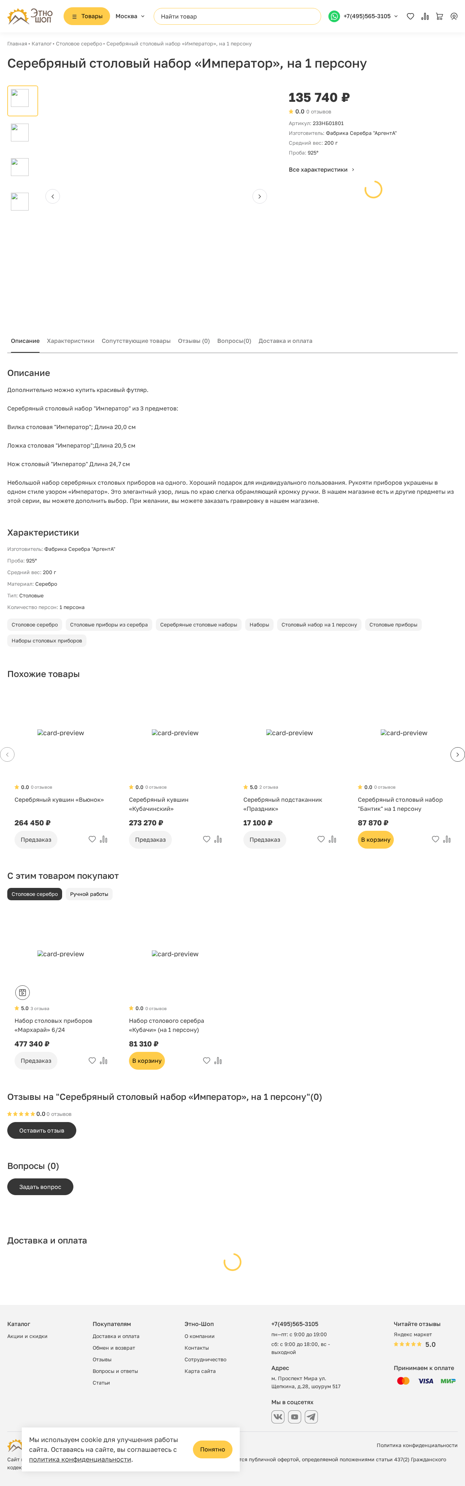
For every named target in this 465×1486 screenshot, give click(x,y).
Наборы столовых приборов (47, 640)
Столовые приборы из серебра (109, 624)
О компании (200, 1336)
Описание (25, 340)
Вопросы (234, 340)
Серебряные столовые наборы (198, 624)
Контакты (197, 1348)
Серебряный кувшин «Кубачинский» (159, 804)
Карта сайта (200, 1371)
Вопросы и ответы (115, 1371)
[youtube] (294, 1416)
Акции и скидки (27, 1336)
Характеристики (70, 340)
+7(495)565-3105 (294, 1323)
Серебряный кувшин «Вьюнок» (59, 799)
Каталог (42, 43)
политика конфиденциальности (80, 1459)
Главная (17, 43)
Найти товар (179, 16)
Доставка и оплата (285, 340)
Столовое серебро (79, 43)
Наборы (259, 624)
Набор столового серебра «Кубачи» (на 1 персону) (166, 1025)
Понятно (212, 1449)
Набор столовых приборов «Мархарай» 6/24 (53, 1025)
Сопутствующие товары (136, 340)
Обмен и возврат (114, 1348)
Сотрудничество (205, 1359)
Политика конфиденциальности (417, 1445)
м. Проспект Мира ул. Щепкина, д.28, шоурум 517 (305, 1382)
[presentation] (52, 196)
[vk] (277, 1416)
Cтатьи (101, 1382)
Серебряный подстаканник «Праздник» (282, 804)
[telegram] (311, 1416)
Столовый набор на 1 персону (319, 624)
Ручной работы (89, 894)
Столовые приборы (393, 624)
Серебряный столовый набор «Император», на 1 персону (179, 43)
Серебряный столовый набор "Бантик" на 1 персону (400, 804)
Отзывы (194, 340)
